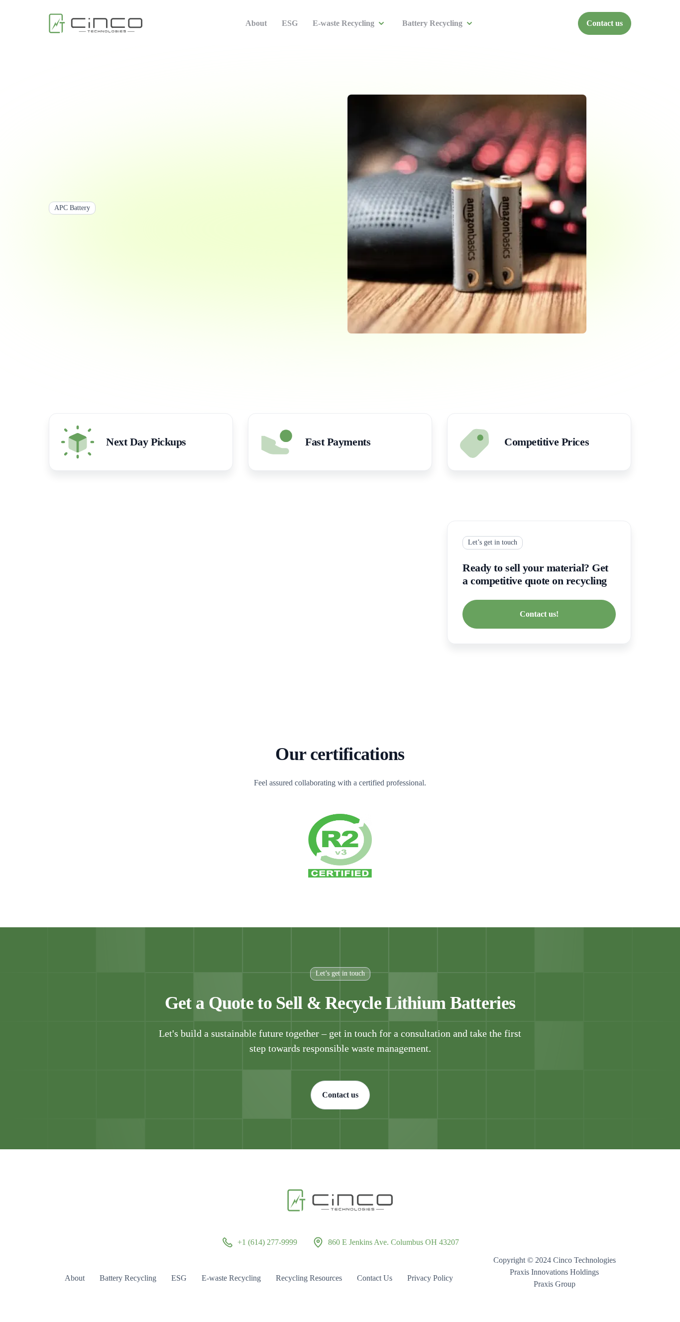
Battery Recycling (432, 23)
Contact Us (374, 1278)
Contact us (604, 23)
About (256, 23)
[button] (350, 23)
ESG (290, 23)
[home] (95, 23)
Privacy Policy (430, 1278)
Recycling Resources (309, 1278)
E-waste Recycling (343, 23)
